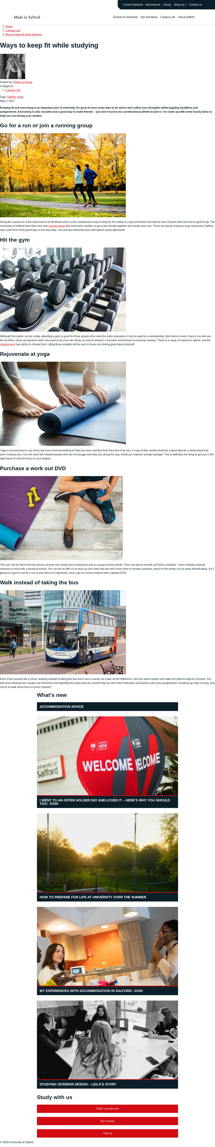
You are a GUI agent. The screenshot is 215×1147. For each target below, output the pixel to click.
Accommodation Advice (62, 706)
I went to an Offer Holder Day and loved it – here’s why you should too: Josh (105, 801)
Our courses (107, 1121)
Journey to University (125, 17)
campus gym (7, 344)
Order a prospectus (107, 1108)
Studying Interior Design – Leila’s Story (78, 1084)
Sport (20, 97)
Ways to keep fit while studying (23, 34)
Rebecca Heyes (22, 82)
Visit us (107, 1133)
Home (9, 26)
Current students (133, 4)
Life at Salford (186, 17)
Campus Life (167, 17)
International (152, 4)
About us (179, 4)
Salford (11, 97)
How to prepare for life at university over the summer (93, 897)
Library (167, 4)
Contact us (195, 4)
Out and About (148, 17)
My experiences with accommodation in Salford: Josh (91, 991)
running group (57, 225)
